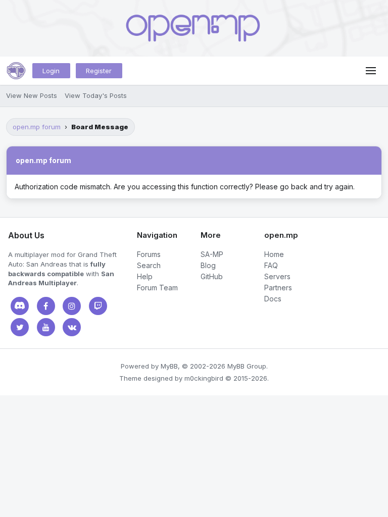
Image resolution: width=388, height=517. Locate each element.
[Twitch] (98, 306)
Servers (277, 276)
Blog (208, 265)
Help (145, 276)
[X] (19, 327)
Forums (149, 254)
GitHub (212, 276)
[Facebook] (46, 306)
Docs (272, 298)
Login (51, 71)
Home (274, 254)
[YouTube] (46, 327)
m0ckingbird (203, 378)
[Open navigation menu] (371, 71)
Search (149, 265)
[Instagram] (71, 306)
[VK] (71, 327)
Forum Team (157, 287)
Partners (278, 287)
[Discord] (19, 306)
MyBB (169, 366)
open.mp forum (37, 127)
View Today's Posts (96, 95)
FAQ (271, 265)
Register (99, 71)
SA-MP (212, 254)
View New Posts (31, 95)
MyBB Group (246, 366)
